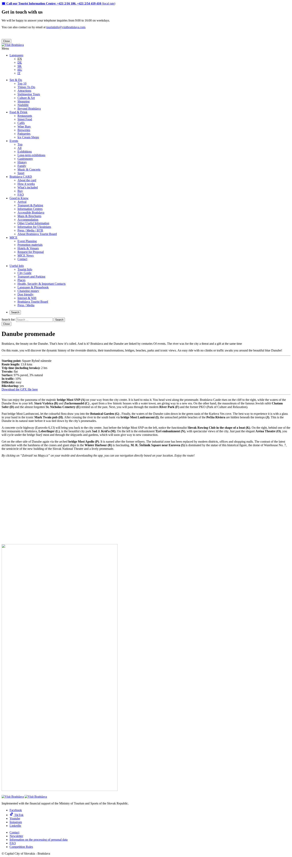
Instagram (16, 822)
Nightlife (23, 105)
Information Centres (30, 209)
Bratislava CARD (21, 176)
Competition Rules (21, 846)
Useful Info (17, 265)
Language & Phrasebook (33, 287)
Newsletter (16, 836)
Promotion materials (30, 244)
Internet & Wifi (26, 298)
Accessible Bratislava (30, 212)
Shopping (23, 101)
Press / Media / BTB (30, 230)
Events (14, 141)
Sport (20, 173)
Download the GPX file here (20, 389)
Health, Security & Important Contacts (41, 283)
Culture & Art (26, 98)
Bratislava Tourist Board (32, 301)
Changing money (28, 291)
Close (6, 41)
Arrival (21, 201)
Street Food (24, 119)
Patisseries (23, 133)
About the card (26, 180)
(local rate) (58, 3)
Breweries (23, 130)
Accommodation (27, 219)
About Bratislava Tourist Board (37, 234)
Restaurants (24, 115)
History (22, 162)
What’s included (27, 187)
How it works (26, 183)
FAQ (20, 194)
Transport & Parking (30, 205)
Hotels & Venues (28, 248)
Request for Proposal (30, 252)
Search (15, 312)
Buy (20, 191)
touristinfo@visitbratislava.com (65, 27)
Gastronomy (25, 158)
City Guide (24, 273)
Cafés (21, 123)
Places (21, 280)
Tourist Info (24, 269)
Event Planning (27, 241)
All (19, 148)
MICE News (25, 255)
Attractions (24, 90)
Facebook (16, 810)
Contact (22, 259)
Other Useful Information (33, 223)
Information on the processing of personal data (39, 839)
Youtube (15, 818)
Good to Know (19, 198)
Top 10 (21, 83)
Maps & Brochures (29, 216)
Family (21, 166)
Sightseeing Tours (28, 94)
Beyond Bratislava (29, 108)
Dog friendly (25, 294)
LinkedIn (15, 825)
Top (19, 144)
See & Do (16, 80)
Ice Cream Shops (28, 137)
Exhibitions (24, 151)
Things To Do (26, 87)
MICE (13, 237)
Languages (16, 55)
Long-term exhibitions (31, 155)
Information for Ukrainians (34, 226)
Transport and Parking (31, 276)
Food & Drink (18, 112)
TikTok (18, 815)
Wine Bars (24, 126)
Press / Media (25, 305)
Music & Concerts (28, 169)
